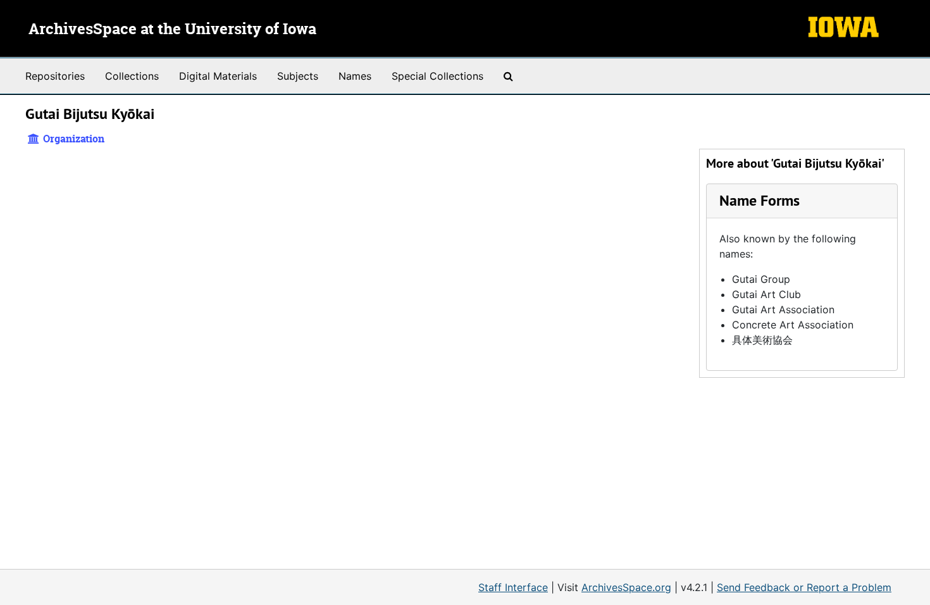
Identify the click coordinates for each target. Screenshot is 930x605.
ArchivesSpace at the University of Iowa (172, 29)
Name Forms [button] (759, 200)
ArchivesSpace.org (626, 587)
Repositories (55, 76)
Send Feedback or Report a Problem (804, 587)
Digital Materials (218, 76)
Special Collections (437, 76)
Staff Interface (513, 587)
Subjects (297, 76)
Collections (132, 76)
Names (354, 76)
